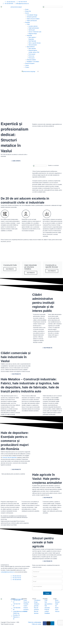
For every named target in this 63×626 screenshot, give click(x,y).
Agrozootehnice (31, 46)
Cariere (27, 65)
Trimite (47, 593)
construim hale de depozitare (9, 457)
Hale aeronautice (33, 44)
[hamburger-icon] (24, 7)
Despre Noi (28, 11)
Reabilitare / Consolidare (33, 61)
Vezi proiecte (10, 269)
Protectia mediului (31, 59)
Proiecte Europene (29, 63)
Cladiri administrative (34, 28)
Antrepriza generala (32, 16)
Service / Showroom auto (35, 31)
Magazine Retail (33, 33)
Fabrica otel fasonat (32, 20)
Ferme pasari (32, 54)
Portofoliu (27, 22)
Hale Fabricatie (32, 41)
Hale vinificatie (32, 48)
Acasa (26, 9)
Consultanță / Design (32, 15)
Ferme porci (32, 57)
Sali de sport (32, 30)
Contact (27, 67)
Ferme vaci (31, 56)
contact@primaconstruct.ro (7, 572)
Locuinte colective (33, 26)
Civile (28, 24)
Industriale (29, 35)
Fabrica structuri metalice (33, 18)
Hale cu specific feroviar (35, 43)
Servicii (27, 13)
